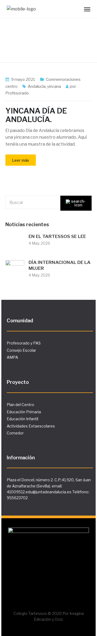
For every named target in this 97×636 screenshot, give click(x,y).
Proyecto (18, 382)
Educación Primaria (24, 412)
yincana (54, 86)
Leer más (20, 160)
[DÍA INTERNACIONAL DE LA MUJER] (14, 269)
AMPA (12, 357)
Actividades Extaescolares (31, 426)
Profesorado (17, 93)
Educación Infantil (22, 419)
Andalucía (37, 86)
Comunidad (20, 320)
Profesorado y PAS (24, 343)
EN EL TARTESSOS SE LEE (57, 236)
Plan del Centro (20, 404)
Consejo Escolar (21, 350)
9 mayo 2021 (23, 79)
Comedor (15, 433)
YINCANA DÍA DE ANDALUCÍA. (36, 115)
